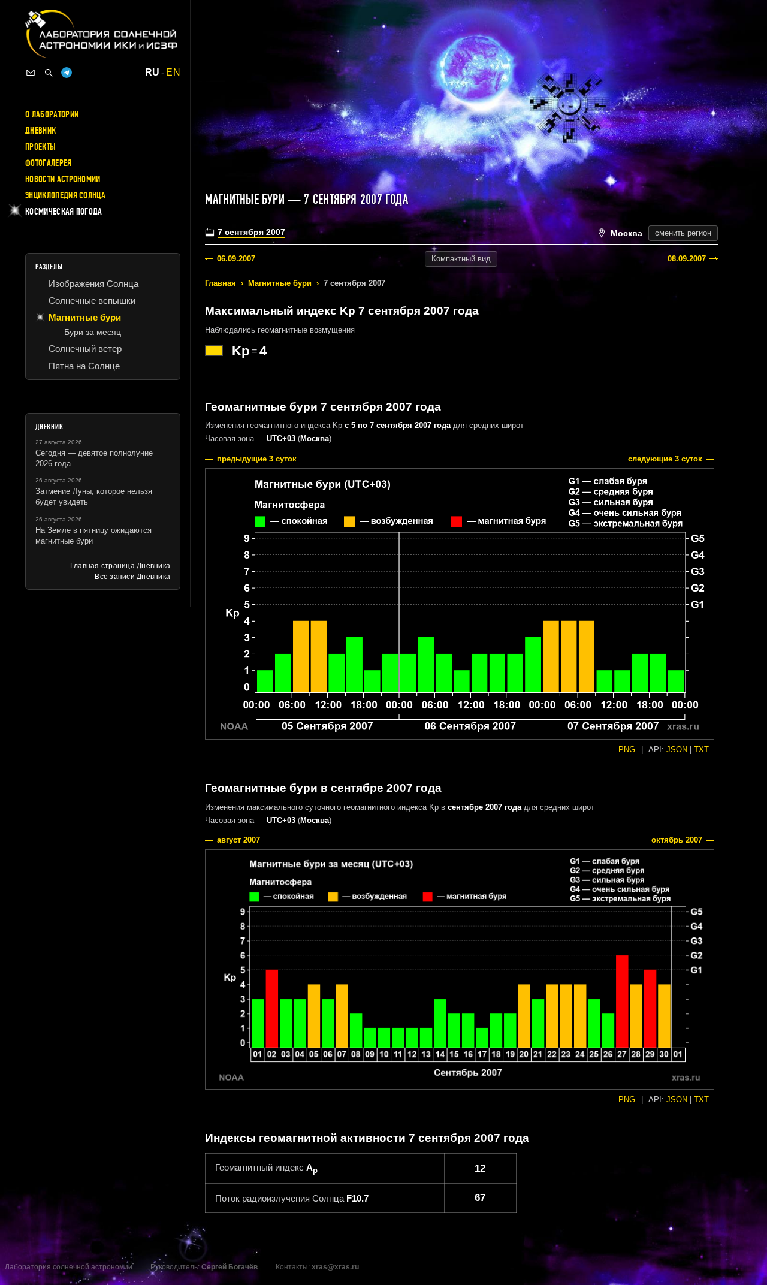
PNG (626, 749)
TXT (701, 749)
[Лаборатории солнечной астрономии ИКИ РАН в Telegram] (66, 72)
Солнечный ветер (85, 348)
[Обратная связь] (30, 72)
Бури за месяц (92, 332)
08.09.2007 (687, 258)
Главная (220, 283)
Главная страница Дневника (120, 566)
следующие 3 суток (665, 458)
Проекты (40, 147)
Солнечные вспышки (92, 300)
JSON (676, 749)
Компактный (461, 258)
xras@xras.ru (335, 1267)
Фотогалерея (48, 163)
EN (173, 72)
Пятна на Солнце (84, 366)
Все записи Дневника (132, 576)
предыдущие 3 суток (257, 458)
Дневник (40, 131)
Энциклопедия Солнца (65, 195)
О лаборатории (51, 114)
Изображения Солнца (93, 284)
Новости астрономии (63, 179)
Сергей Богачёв (229, 1267)
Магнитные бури (280, 283)
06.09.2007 (236, 258)
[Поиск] (48, 72)
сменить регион (683, 232)
